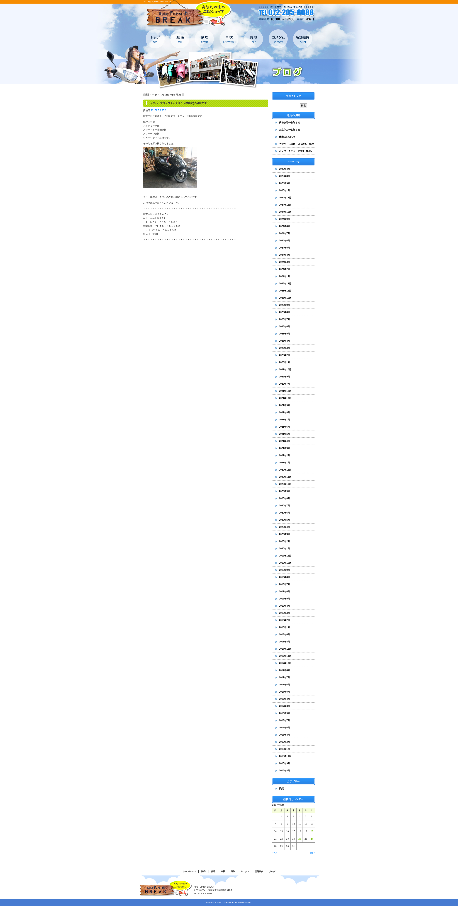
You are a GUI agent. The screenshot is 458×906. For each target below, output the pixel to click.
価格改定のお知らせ (289, 122)
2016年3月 (284, 742)
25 (299, 839)
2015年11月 (285, 756)
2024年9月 (284, 219)
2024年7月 (284, 233)
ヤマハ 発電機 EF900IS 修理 (296, 144)
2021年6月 (284, 426)
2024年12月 (285, 197)
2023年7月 (284, 319)
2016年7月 (284, 720)
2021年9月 (284, 405)
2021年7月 (284, 419)
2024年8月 (284, 226)
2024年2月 (284, 269)
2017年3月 (284, 706)
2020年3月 (284, 534)
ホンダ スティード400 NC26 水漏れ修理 (296, 152)
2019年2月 (284, 620)
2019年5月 (284, 598)
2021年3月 (284, 448)
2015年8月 (284, 770)
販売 (180, 39)
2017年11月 (285, 656)
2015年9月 (284, 763)
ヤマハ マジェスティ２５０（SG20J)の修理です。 (179, 103)
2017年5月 (284, 691)
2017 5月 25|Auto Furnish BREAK (157, 2)
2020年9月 (284, 491)
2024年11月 (285, 204)
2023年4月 (284, 340)
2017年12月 (285, 648)
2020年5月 (284, 520)
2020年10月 (285, 484)
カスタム (278, 39)
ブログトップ (293, 96)
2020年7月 (284, 505)
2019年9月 (284, 570)
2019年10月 (285, 563)
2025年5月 (284, 183)
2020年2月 (284, 541)
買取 (253, 39)
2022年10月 (285, 369)
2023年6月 (284, 326)
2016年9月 (284, 713)
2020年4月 (284, 527)
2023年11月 (285, 290)
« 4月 (274, 853)
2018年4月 (284, 641)
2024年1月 (284, 276)
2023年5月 (284, 333)
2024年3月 (284, 262)
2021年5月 (284, 434)
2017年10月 (285, 663)
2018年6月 (284, 634)
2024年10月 (285, 212)
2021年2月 (284, 455)
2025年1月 (284, 190)
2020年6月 (284, 512)
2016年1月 (284, 749)
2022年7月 (284, 383)
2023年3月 (284, 348)
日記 (281, 788)
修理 (204, 39)
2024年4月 (284, 255)
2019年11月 (285, 555)
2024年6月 (284, 240)
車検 (229, 39)
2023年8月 (284, 312)
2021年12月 (285, 391)
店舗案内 (302, 39)
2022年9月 (284, 376)
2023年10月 (285, 298)
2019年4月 (284, 605)
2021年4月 (284, 441)
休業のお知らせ (287, 136)
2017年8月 (284, 670)
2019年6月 (284, 591)
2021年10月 (285, 398)
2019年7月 (284, 584)
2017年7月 (284, 677)
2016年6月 (284, 727)
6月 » (312, 853)
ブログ (272, 871)
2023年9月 (284, 305)
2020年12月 (285, 469)
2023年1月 (284, 362)
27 (312, 839)
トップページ (155, 39)
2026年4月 (284, 169)
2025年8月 (284, 176)
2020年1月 (284, 548)
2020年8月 (284, 498)
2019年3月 (284, 613)
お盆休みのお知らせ (289, 129)
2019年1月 (284, 627)
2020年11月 (285, 477)
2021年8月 (284, 412)
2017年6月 (284, 684)
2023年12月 (285, 283)
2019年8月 (284, 577)
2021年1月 (284, 462)
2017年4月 (284, 699)
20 (312, 831)
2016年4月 (284, 734)
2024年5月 (284, 247)
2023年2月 (284, 355)
